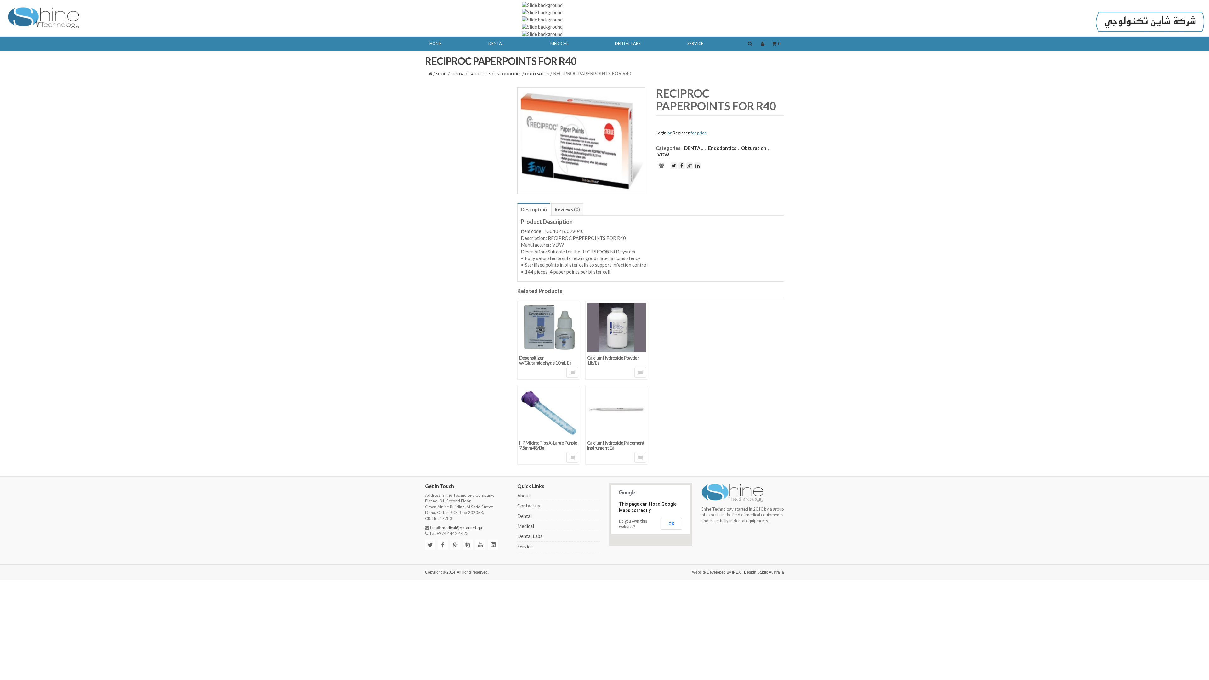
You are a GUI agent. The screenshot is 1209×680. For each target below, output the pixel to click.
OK (671, 523)
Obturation (537, 73)
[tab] (533, 209)
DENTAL (458, 73)
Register (681, 132)
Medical (525, 526)
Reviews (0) (567, 209)
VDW (663, 154)
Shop (441, 73)
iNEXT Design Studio (750, 572)
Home (435, 43)
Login (661, 132)
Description (534, 209)
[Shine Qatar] (44, 17)
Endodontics (508, 73)
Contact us (528, 505)
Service (525, 546)
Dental (524, 516)
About (523, 495)
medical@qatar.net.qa (462, 527)
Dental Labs (529, 536)
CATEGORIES (479, 73)
